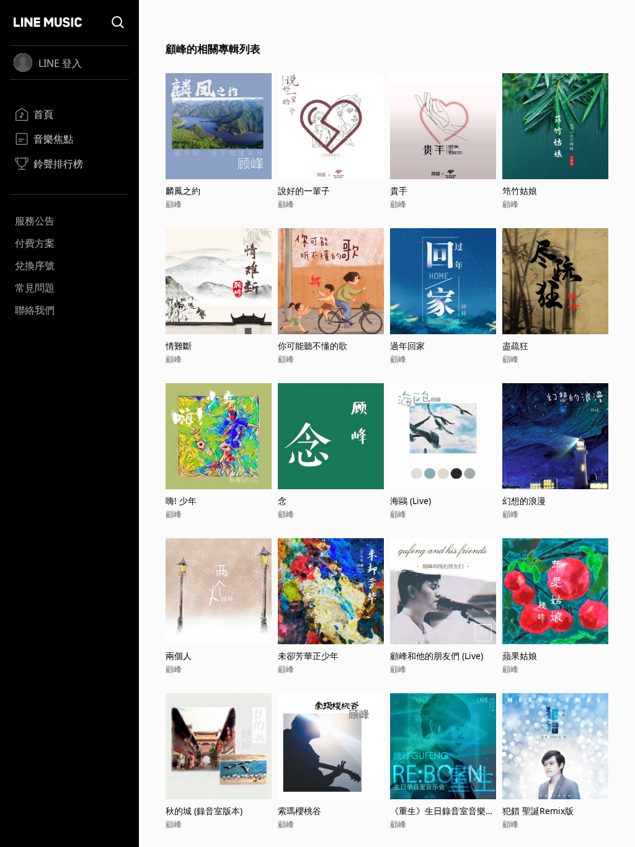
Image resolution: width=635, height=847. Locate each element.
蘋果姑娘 (519, 655)
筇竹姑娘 (519, 190)
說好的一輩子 (304, 190)
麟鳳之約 (183, 190)
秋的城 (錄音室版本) (204, 810)
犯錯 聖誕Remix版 (538, 810)
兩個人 (179, 655)
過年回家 (407, 345)
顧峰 (174, 204)
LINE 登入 (60, 63)
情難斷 (179, 345)
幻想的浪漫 (524, 500)
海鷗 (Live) (410, 500)
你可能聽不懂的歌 (312, 345)
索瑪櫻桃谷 (299, 810)
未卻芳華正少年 (308, 655)
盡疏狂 (515, 345)
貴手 (398, 190)
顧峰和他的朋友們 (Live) (436, 655)
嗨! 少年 (181, 500)
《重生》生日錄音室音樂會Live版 (442, 810)
